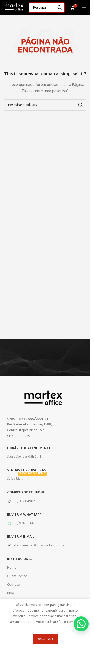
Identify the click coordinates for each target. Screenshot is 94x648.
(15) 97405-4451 (25, 523)
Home (11, 568)
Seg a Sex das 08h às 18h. (25, 457)
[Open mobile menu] (84, 8)
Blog (10, 593)
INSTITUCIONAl (19, 559)
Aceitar (45, 639)
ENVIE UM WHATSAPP (24, 515)
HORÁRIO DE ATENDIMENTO (29, 448)
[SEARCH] (59, 7)
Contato (13, 585)
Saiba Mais (26, 478)
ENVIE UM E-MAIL (20, 537)
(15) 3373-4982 (24, 501)
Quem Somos (17, 576)
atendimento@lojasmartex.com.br (39, 545)
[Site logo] (14, 8)
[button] (81, 623)
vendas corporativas (26, 470)
